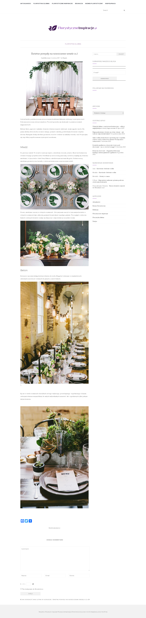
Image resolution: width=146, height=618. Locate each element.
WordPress (104, 612)
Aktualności (25, 3)
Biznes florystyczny (94, 3)
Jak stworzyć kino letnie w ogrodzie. (36, 599)
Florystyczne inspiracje (62, 3)
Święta (95, 221)
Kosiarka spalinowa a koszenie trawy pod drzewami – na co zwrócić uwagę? (106, 146)
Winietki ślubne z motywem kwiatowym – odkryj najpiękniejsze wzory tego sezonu (108, 127)
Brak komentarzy (54, 528)
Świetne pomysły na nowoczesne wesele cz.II (71, 599)
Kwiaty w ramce (105, 176)
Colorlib (88, 612)
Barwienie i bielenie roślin (105, 169)
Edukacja (79, 3)
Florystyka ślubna (41, 3)
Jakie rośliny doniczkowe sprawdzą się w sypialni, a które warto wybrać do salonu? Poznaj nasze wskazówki (109, 139)
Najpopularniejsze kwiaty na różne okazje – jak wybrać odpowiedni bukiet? (108, 133)
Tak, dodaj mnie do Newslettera (32, 589)
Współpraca (110, 3)
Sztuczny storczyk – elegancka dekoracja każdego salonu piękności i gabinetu (106, 151)
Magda (65, 58)
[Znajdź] (124, 10)
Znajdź (121, 54)
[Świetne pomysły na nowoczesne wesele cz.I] (54, 88)
